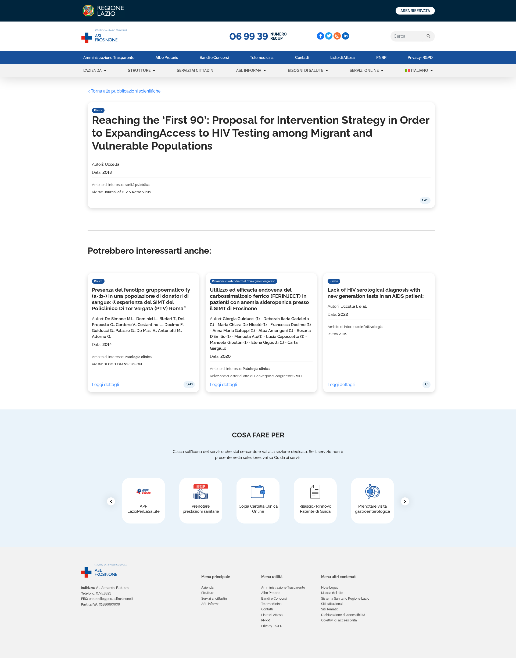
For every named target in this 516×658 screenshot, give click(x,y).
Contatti (302, 57)
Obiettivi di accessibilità (339, 620)
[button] (105, 70)
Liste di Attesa (342, 57)
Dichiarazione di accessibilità (343, 615)
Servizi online (364, 70)
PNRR (381, 57)
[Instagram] (337, 36)
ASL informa (248, 70)
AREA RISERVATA (415, 11)
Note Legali (329, 587)
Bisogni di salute (305, 70)
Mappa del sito (332, 593)
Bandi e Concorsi (214, 57)
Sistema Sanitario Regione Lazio (345, 598)
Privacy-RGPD (420, 57)
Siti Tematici (330, 609)
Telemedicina (262, 57)
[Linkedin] (345, 36)
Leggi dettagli (105, 384)
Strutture (139, 70)
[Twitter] (328, 36)
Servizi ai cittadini (195, 70)
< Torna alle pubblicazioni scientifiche (124, 91)
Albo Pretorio (167, 57)
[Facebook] (320, 36)
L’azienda (92, 70)
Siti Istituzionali (332, 604)
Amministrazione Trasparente (108, 57)
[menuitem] (109, 57)
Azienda (207, 587)
